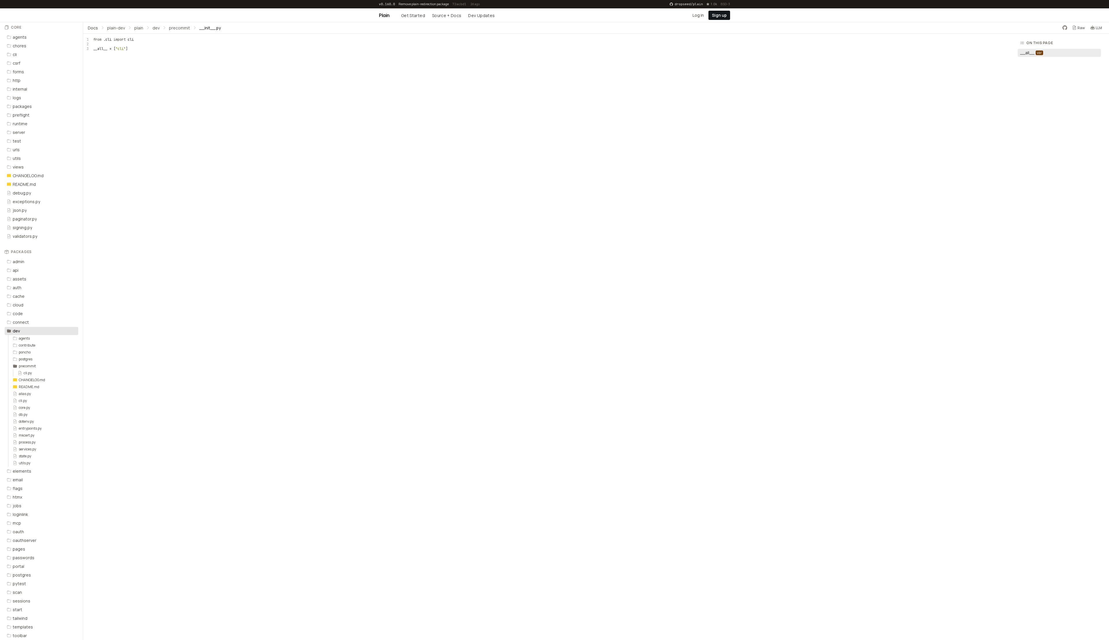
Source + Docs (447, 15)
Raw (1081, 27)
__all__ (100, 48)
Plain (384, 15)
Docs (93, 27)
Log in (698, 15)
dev (156, 27)
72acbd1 (459, 4)
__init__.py (210, 27)
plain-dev (116, 27)
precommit (179, 27)
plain (138, 27)
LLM (1099, 27)
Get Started (413, 15)
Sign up (719, 15)
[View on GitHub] (1065, 28)
